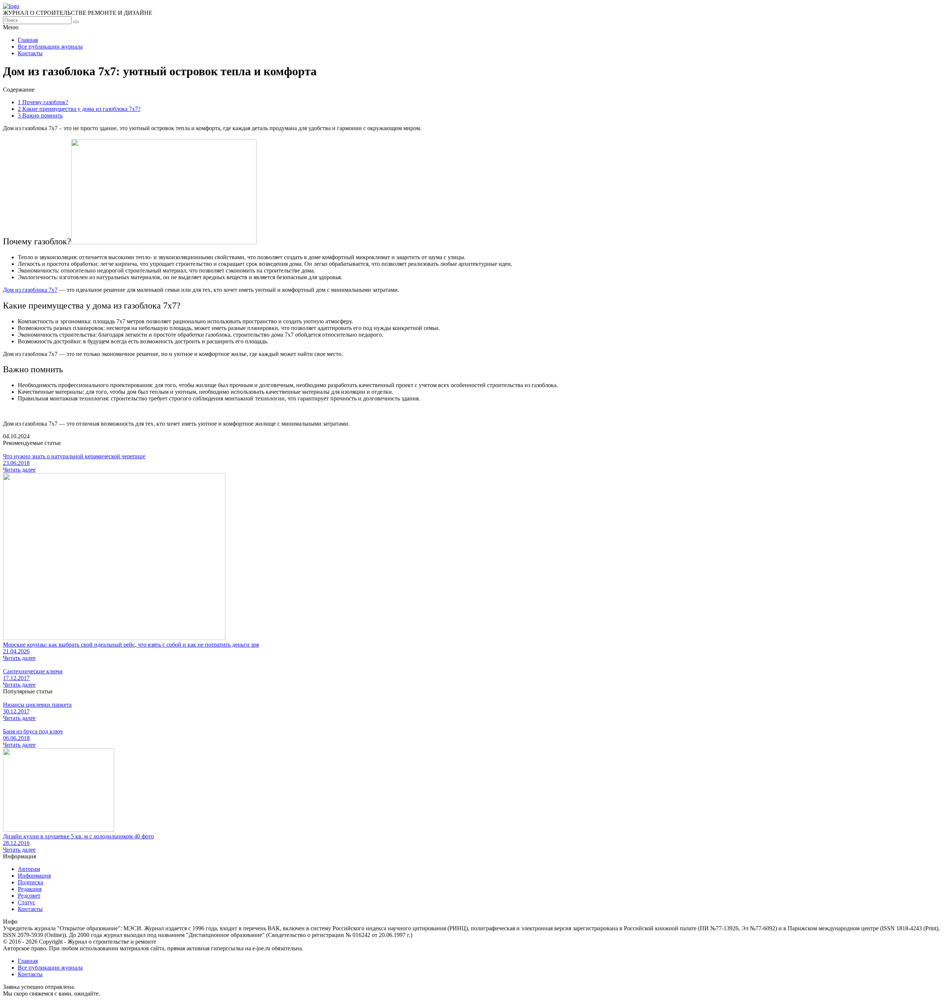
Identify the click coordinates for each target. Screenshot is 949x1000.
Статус (26, 902)
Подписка (30, 882)
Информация (34, 875)
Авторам (29, 869)
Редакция (30, 889)
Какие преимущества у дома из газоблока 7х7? (79, 109)
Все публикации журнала (50, 46)
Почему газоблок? (43, 102)
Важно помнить (40, 115)
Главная (28, 40)
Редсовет (29, 895)
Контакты (30, 53)
